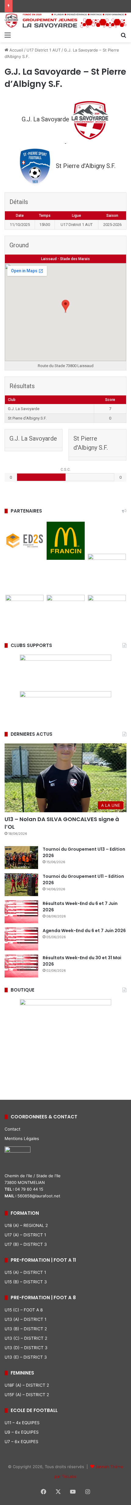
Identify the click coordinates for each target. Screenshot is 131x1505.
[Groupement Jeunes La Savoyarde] (65, 21)
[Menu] (8, 34)
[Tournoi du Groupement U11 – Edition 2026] (21, 884)
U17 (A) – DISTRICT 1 (25, 1234)
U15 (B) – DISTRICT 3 (26, 1281)
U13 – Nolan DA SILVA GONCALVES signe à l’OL (62, 823)
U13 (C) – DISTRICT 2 (26, 1338)
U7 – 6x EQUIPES (21, 1441)
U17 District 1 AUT (44, 50)
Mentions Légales (22, 1138)
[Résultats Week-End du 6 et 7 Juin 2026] (21, 911)
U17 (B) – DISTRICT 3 (26, 1244)
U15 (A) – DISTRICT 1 (25, 1272)
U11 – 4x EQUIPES (22, 1422)
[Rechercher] (123, 34)
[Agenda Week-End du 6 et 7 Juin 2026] (21, 939)
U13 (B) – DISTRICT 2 (26, 1328)
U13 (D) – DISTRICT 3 (26, 1347)
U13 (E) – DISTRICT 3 (26, 1357)
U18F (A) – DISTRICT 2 (27, 1385)
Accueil (15, 50)
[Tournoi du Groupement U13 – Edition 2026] (21, 857)
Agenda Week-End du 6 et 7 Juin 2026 (84, 931)
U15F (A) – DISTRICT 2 (27, 1394)
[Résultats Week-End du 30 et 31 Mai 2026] (21, 966)
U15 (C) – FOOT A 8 (24, 1309)
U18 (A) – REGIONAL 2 (26, 1225)
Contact (12, 1129)
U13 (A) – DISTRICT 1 (25, 1319)
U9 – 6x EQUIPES (22, 1432)
